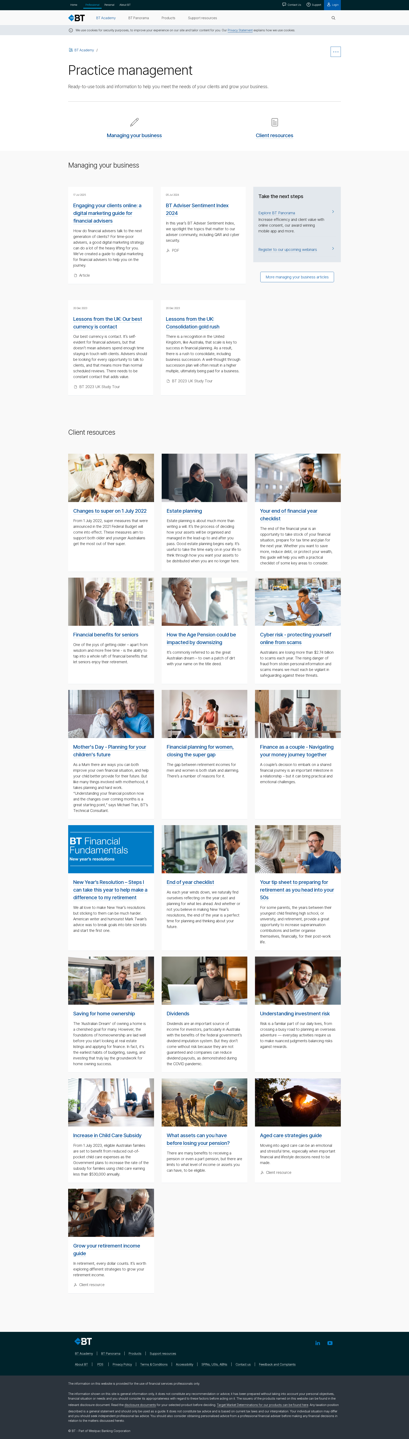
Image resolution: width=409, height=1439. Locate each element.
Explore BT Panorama (276, 213)
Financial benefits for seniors (105, 635)
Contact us (243, 1364)
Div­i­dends (178, 1013)
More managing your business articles (297, 277)
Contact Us (294, 4)
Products (135, 1353)
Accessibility (184, 1364)
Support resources (163, 1353)
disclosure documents (140, 1405)
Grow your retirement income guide (106, 1249)
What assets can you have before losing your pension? (198, 1139)
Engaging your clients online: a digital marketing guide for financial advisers (107, 213)
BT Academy (84, 50)
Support (316, 4)
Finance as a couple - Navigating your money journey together (297, 751)
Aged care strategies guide (291, 1135)
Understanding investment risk (295, 1013)
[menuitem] (106, 18)
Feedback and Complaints (277, 1364)
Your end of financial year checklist (288, 515)
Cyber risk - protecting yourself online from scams (295, 638)
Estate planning (184, 511)
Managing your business (134, 135)
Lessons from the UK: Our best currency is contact (107, 323)
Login (335, 4)
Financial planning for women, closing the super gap (200, 751)
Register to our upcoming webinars (287, 249)
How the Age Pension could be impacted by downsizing (201, 638)
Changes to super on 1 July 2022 (110, 511)
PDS (100, 1364)
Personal (109, 4)
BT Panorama (110, 1353)
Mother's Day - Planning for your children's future (109, 751)
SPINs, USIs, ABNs (214, 1364)
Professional (92, 4)
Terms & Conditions (154, 1364)
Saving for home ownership (104, 1013)
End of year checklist (190, 882)
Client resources (274, 135)
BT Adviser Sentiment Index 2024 (197, 209)
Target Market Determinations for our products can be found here (262, 1405)
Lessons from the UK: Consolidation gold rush (192, 323)
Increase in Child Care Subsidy (107, 1135)
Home (73, 4)
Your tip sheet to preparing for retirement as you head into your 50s (297, 890)
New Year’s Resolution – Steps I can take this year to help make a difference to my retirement (110, 890)
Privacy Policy (122, 1364)
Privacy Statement (240, 30)
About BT (125, 4)
